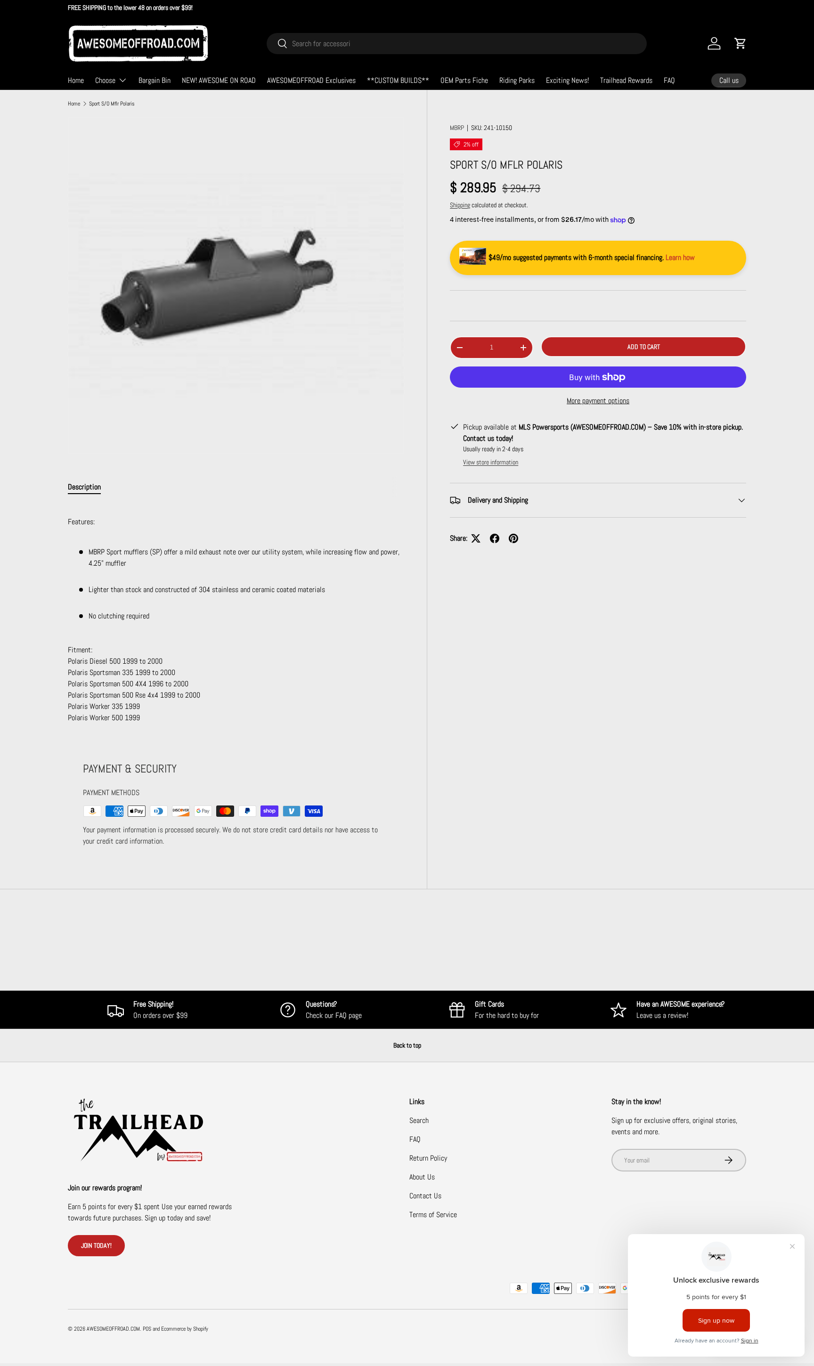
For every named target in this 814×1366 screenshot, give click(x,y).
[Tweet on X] (475, 538)
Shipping (460, 205)
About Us (422, 1177)
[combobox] (457, 43)
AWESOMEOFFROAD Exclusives (311, 80)
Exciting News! (567, 80)
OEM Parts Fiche (464, 80)
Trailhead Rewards (626, 80)
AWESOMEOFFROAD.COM (113, 1329)
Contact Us (425, 1196)
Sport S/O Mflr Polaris (112, 103)
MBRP (457, 127)
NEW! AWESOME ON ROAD (219, 80)
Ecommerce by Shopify (184, 1329)
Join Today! (96, 1245)
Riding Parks (517, 80)
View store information (490, 462)
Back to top (407, 1045)
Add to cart (643, 346)
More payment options (598, 401)
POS (147, 1329)
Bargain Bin (154, 80)
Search (419, 1120)
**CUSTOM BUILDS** (398, 80)
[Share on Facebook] (494, 538)
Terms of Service (433, 1215)
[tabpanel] (236, 614)
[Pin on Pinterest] (513, 538)
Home (76, 80)
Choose (105, 80)
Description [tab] (84, 487)
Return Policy (428, 1158)
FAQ (669, 80)
